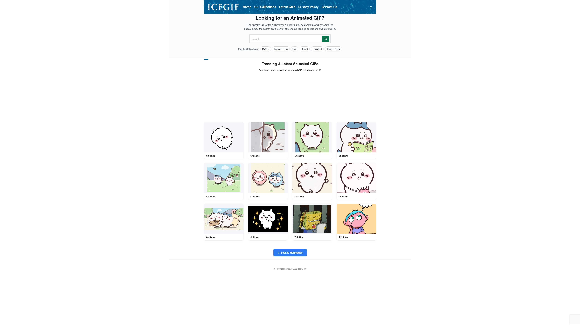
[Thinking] (312, 219)
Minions (265, 49)
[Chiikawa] (224, 137)
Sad (294, 49)
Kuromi (304, 49)
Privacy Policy (308, 7)
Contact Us (329, 7)
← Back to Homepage (290, 252)
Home (247, 7)
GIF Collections (265, 7)
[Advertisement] (290, 97)
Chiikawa (210, 155)
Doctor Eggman (281, 49)
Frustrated (317, 49)
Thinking (299, 237)
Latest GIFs (287, 7)
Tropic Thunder (333, 49)
